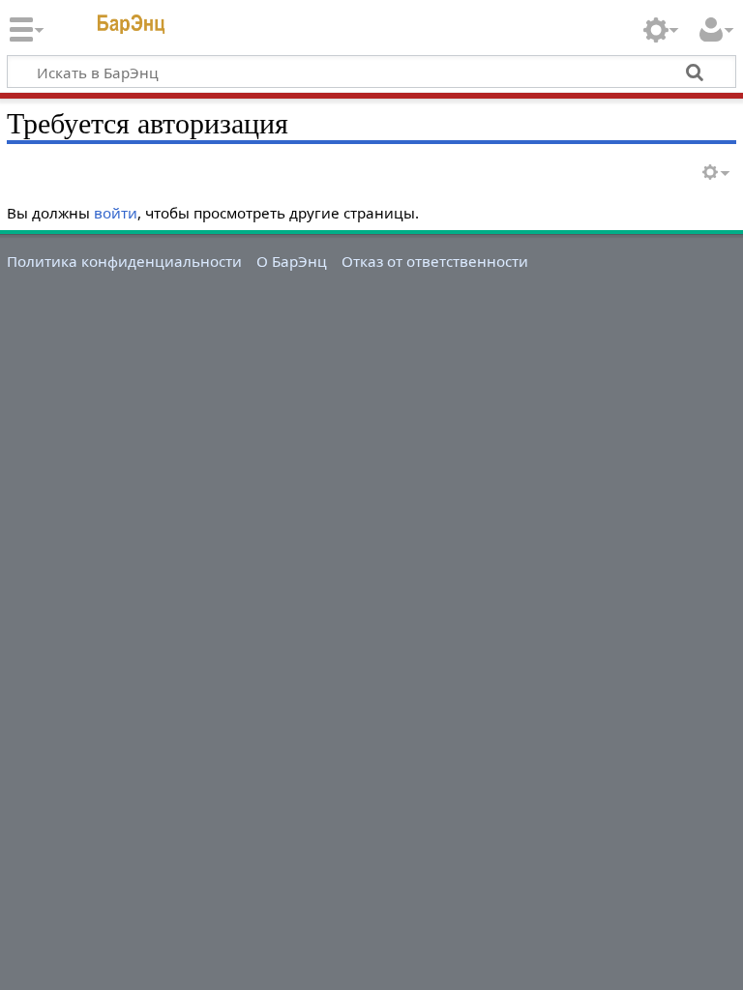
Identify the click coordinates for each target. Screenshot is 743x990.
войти (115, 212)
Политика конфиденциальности (124, 261)
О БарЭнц (291, 261)
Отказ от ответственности (435, 261)
